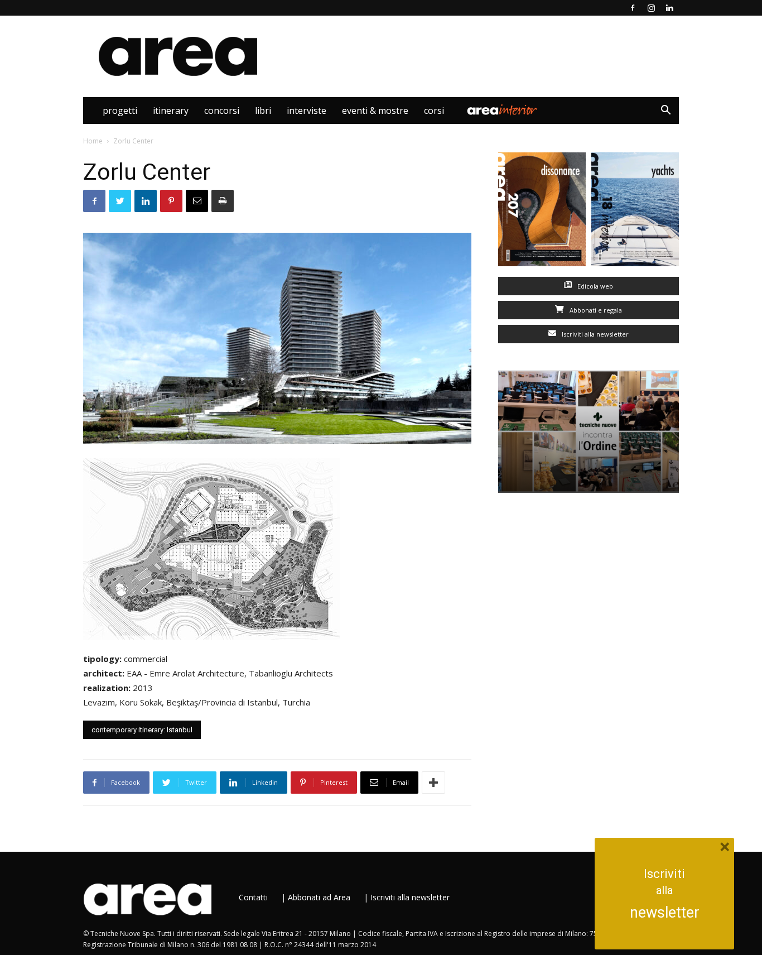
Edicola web (594, 286)
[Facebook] (632, 8)
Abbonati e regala (595, 310)
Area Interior (502, 110)
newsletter (665, 913)
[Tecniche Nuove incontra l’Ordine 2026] (588, 431)
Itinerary (171, 110)
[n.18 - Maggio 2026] (635, 211)
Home (93, 141)
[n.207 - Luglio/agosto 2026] (542, 211)
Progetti (120, 110)
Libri (263, 110)
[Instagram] (651, 8)
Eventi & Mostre (375, 110)
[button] (665, 111)
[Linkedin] (669, 8)
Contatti (253, 897)
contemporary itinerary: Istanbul (141, 730)
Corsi (434, 110)
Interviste (306, 110)
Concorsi (221, 110)
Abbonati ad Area (319, 897)
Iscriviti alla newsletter (594, 334)
